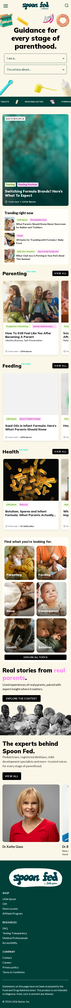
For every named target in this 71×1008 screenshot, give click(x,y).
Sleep (10, 611)
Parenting (14, 575)
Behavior (45, 647)
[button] (5, 6)
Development (48, 611)
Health (11, 647)
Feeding (44, 575)
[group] (31, 818)
